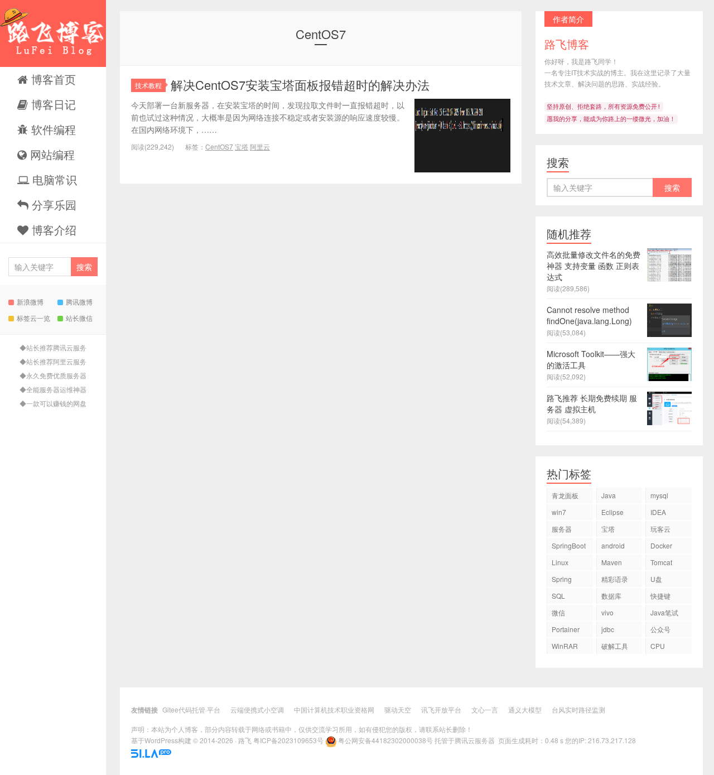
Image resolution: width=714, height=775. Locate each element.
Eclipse (612, 512)
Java (608, 495)
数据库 (611, 595)
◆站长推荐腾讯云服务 (53, 347)
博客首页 (52, 79)
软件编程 (52, 129)
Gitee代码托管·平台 (191, 709)
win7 (559, 512)
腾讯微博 (79, 301)
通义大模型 (525, 709)
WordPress (161, 740)
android (613, 545)
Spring (562, 579)
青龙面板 (565, 495)
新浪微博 (30, 301)
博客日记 (52, 104)
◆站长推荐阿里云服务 (53, 361)
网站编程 (51, 154)
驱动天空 (397, 709)
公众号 (660, 629)
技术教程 (148, 85)
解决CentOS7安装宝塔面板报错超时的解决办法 (300, 84)
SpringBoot (569, 545)
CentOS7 (219, 146)
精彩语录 (614, 579)
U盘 (656, 579)
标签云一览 (33, 317)
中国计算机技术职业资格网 (334, 709)
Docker (661, 545)
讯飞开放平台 (441, 709)
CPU (657, 646)
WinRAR (565, 646)
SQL (558, 595)
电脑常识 (53, 179)
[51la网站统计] (151, 752)
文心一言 (484, 709)
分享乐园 (52, 204)
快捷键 (660, 595)
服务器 (562, 528)
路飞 (245, 740)
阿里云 (260, 146)
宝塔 (241, 146)
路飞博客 (53, 33)
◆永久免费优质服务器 (53, 375)
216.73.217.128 (612, 740)
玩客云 (660, 528)
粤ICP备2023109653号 (288, 740)
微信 (558, 612)
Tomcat (661, 562)
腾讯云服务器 (475, 740)
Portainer (566, 629)
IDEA (658, 512)
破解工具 (614, 646)
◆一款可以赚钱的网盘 (53, 403)
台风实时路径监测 (578, 709)
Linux (560, 562)
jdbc (607, 629)
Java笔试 (664, 612)
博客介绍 (52, 230)
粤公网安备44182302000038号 (385, 740)
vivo (607, 612)
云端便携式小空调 (257, 709)
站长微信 (79, 317)
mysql (659, 495)
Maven (611, 562)
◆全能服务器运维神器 (53, 389)
